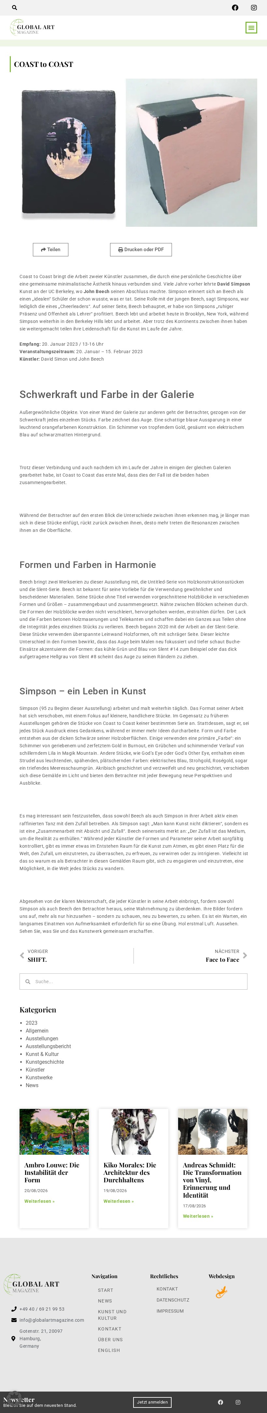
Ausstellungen (42, 1038)
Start (106, 1290)
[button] (14, 7)
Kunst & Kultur (42, 1054)
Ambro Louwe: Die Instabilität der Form (51, 1172)
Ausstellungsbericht (48, 1046)
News (32, 1085)
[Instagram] (254, 8)
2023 (31, 1023)
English (109, 1350)
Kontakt (110, 1329)
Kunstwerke (39, 1077)
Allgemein (37, 1031)
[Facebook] (235, 8)
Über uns (110, 1339)
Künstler (35, 1070)
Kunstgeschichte (45, 1062)
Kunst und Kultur (112, 1315)
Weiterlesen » (39, 1201)
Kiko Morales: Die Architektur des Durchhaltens (130, 1172)
